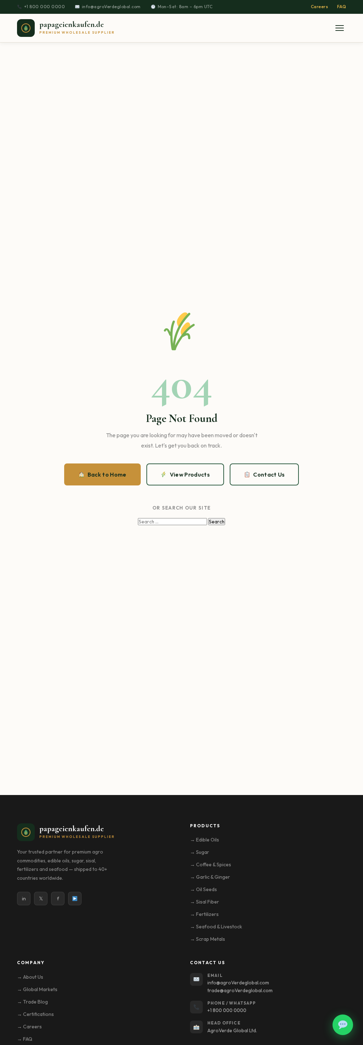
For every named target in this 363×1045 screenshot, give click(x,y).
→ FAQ (24, 1039)
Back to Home (107, 474)
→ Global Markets (37, 989)
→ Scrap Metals (207, 939)
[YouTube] (75, 898)
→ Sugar (199, 852)
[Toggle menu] (339, 28)
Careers (319, 6)
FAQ (341, 6)
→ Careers (29, 1026)
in (24, 898)
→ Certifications (35, 1014)
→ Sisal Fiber (204, 902)
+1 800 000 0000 (44, 6)
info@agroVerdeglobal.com (111, 6)
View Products (190, 474)
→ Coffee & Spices (210, 864)
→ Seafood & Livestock (216, 926)
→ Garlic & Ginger (210, 877)
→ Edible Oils (204, 839)
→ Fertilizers (204, 914)
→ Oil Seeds (203, 889)
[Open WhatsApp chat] (343, 1025)
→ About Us (30, 977)
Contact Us (269, 474)
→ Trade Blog (32, 1002)
